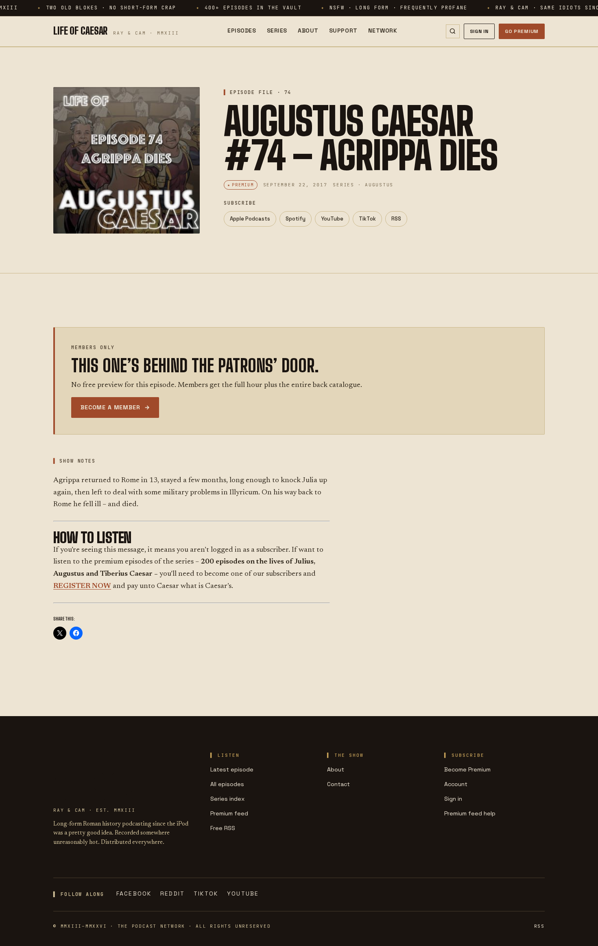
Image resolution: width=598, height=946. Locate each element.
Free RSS (222, 828)
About (308, 30)
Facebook (133, 893)
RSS (396, 218)
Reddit (172, 893)
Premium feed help (469, 813)
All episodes (227, 784)
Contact (338, 784)
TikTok (367, 218)
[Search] (453, 31)
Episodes (241, 30)
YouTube (332, 218)
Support (343, 30)
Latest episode (231, 769)
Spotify (296, 218)
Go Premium (522, 31)
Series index (227, 798)
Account (455, 784)
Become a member (115, 407)
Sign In (479, 31)
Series (277, 30)
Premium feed (229, 813)
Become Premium (467, 769)
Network (382, 30)
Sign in (453, 798)
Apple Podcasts (250, 218)
